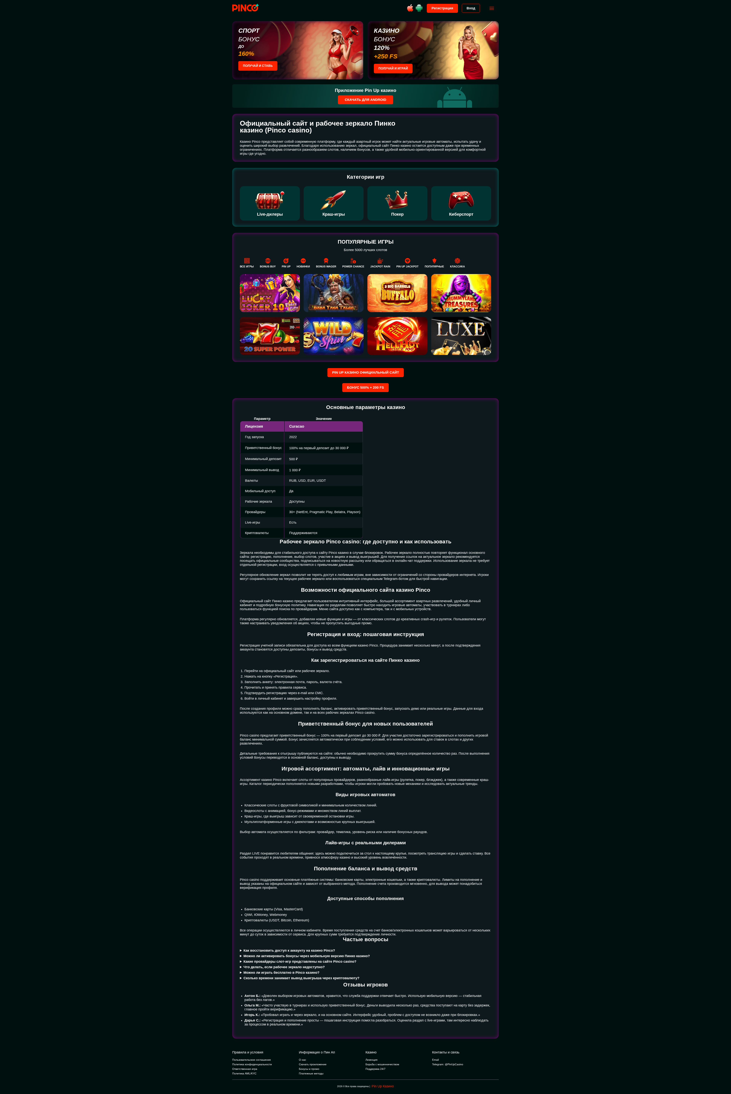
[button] (724, 1078)
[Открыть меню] (492, 8)
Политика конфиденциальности (252, 1064)
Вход (471, 8)
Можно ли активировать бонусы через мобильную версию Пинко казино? (306, 956)
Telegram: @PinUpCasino (447, 1064)
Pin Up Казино (383, 1086)
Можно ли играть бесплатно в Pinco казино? (281, 972)
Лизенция (371, 1059)
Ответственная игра (244, 1068)
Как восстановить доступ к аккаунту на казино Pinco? (289, 950)
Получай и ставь (258, 65)
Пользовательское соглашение (251, 1059)
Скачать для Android (365, 100)
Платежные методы (311, 1073)
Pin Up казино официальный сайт (365, 372)
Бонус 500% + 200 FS (365, 387)
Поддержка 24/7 (375, 1068)
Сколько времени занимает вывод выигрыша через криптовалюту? (301, 978)
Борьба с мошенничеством (382, 1064)
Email (435, 1059)
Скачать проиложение (312, 1064)
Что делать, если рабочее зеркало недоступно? (284, 967)
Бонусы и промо (309, 1068)
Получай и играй (393, 68)
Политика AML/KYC (244, 1073)
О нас (302, 1059)
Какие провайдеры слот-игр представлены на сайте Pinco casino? (299, 961)
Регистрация (442, 8)
